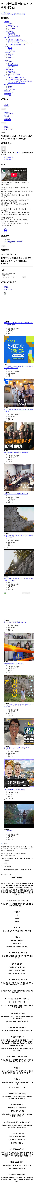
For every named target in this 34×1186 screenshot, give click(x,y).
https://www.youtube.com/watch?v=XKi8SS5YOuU (13, 242)
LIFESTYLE (11, 51)
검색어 (11, 273)
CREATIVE (11, 33)
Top (6, 863)
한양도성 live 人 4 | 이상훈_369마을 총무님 (17, 748)
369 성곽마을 (8, 830)
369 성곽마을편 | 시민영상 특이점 (14, 789)
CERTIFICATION (13, 26)
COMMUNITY (12, 34)
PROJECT (7, 37)
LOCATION (11, 28)
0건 (17, 152)
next (5, 231)
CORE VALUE (8, 31)
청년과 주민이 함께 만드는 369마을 (15, 622)
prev (5, 228)
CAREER (7, 52)
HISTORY (11, 25)
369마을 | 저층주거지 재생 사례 (13, 663)
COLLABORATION (14, 36)
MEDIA (10, 49)
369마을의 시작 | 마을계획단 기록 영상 (16, 494)
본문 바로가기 (5, 12)
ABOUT (6, 22)
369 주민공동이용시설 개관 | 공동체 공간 (16, 452)
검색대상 (5, 273)
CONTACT (7, 55)
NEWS (10, 48)
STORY (6, 46)
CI (8, 29)
